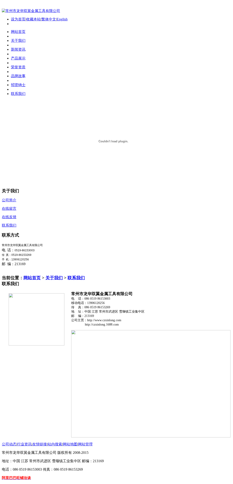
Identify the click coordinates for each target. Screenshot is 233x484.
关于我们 (54, 277)
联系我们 (76, 277)
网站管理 (85, 444)
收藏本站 (33, 19)
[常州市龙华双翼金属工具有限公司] (31, 11)
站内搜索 (55, 444)
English (62, 19)
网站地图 (70, 444)
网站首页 (32, 277)
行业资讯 (24, 444)
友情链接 (39, 444)
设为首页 (18, 19)
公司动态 (9, 444)
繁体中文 (48, 19)
